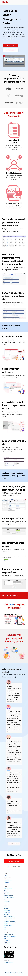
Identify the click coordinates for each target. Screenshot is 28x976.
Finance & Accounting (9, 921)
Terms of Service (9, 973)
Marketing (6, 920)
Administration (8, 925)
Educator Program (9, 897)
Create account (14, 861)
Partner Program (8, 895)
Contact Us (7, 944)
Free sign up (10, 45)
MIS (5, 927)
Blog (5, 938)
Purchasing (7, 910)
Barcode (6, 914)
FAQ (5, 899)
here (11, 604)
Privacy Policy (19, 973)
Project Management (9, 918)
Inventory (6, 908)
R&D (5, 929)
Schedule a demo (11, 50)
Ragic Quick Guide (9, 934)
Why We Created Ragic (10, 936)
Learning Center (8, 888)
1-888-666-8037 (8, 962)
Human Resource (8, 916)
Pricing (5, 875)
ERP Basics (6, 901)
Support (6, 923)
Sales (5, 907)
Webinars (6, 892)
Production (7, 912)
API (5, 890)
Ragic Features (8, 880)
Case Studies (7, 894)
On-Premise (7, 877)
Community (7, 940)
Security (6, 879)
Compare (6, 882)
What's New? (7, 942)
